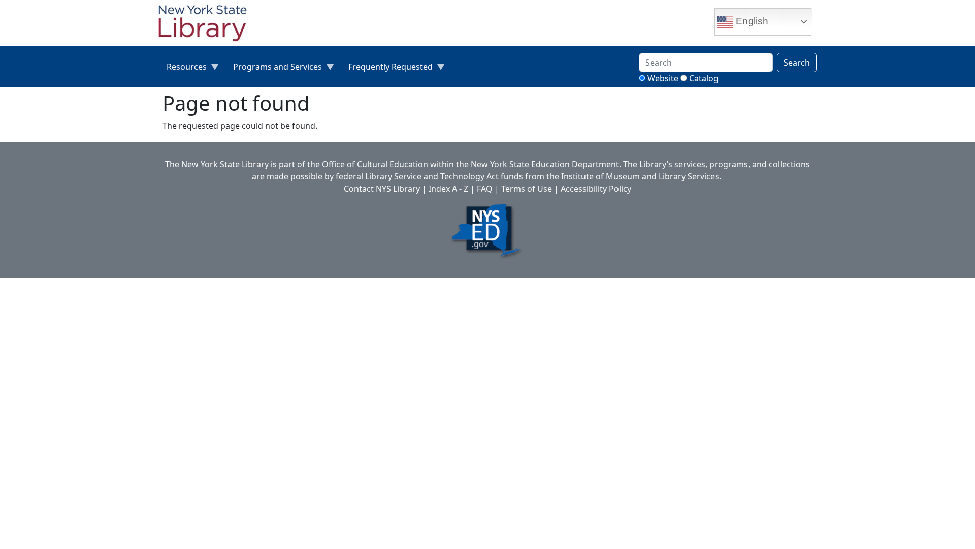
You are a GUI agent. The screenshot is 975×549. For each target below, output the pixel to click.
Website (662, 78)
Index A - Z (448, 188)
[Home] (206, 24)
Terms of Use (526, 188)
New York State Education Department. (546, 164)
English (750, 21)
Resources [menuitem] (182, 69)
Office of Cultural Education (375, 164)
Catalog (704, 78)
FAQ (485, 188)
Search (797, 62)
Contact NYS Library (382, 188)
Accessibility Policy (596, 188)
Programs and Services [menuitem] (273, 69)
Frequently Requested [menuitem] (386, 69)
